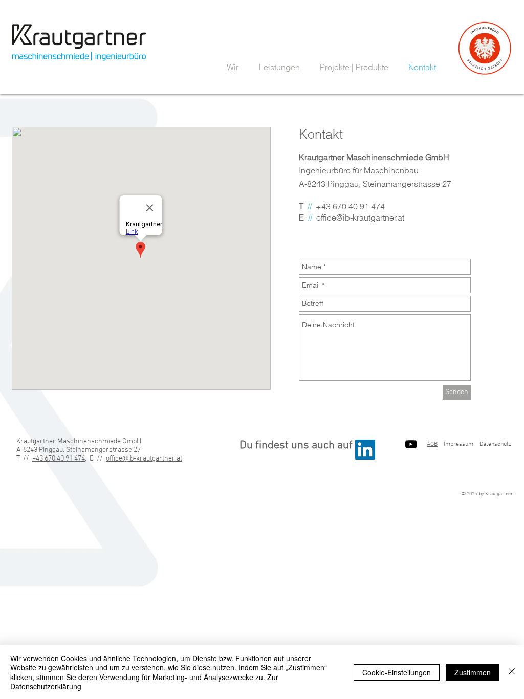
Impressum (458, 444)
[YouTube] (411, 444)
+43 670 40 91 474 (58, 458)
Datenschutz (495, 444)
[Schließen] (512, 672)
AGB (432, 444)
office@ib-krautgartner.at (360, 217)
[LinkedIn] (365, 450)
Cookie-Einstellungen (396, 672)
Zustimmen (472, 672)
